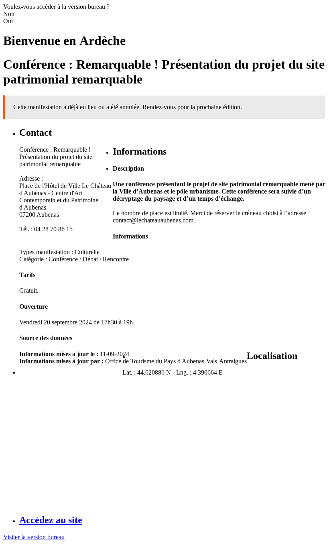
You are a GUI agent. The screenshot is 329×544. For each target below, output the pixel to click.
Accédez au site (50, 520)
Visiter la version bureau (34, 537)
